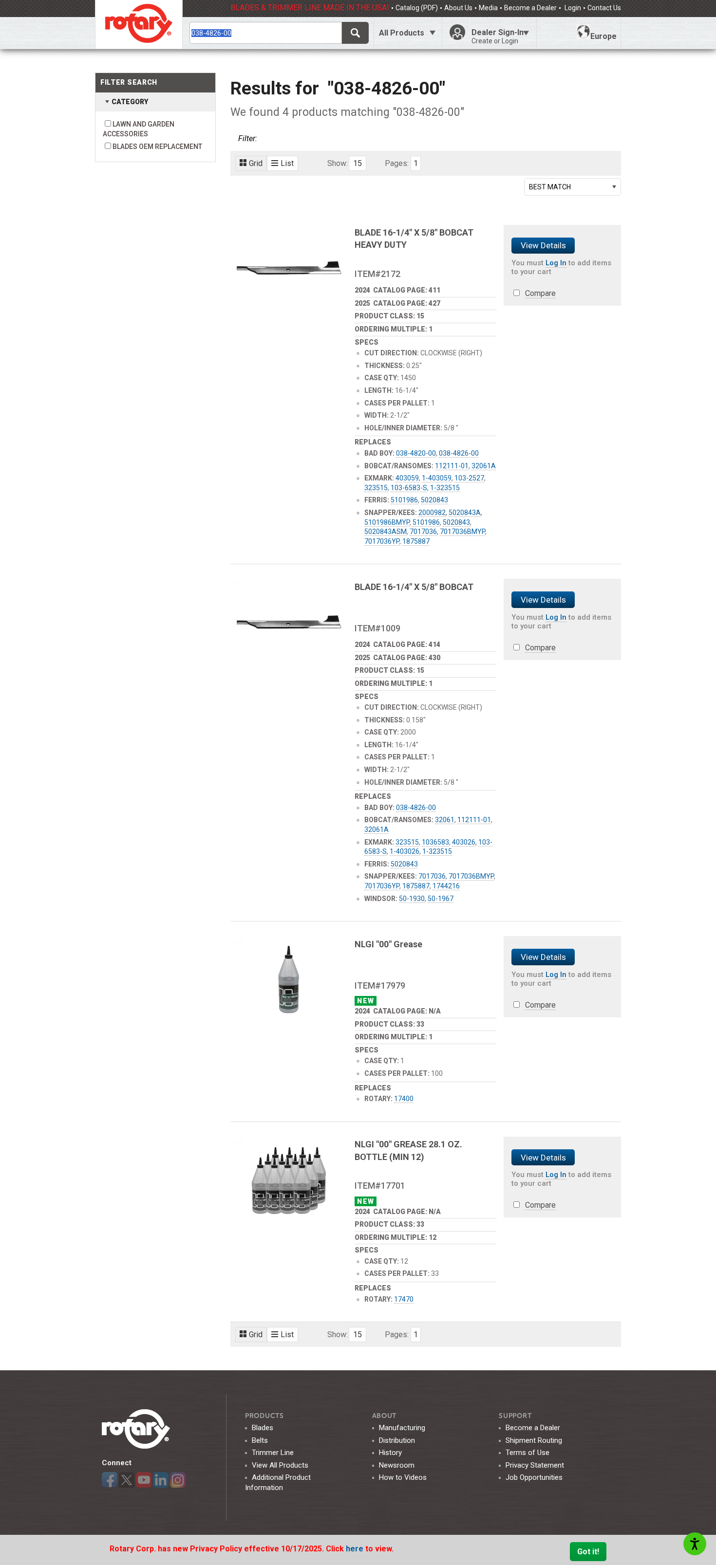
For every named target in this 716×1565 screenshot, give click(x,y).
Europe (603, 36)
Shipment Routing (534, 1440)
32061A (483, 466)
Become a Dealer (530, 8)
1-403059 (437, 478)
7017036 (423, 531)
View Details (543, 245)
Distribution (397, 1440)
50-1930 (412, 898)
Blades (262, 1427)
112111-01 (452, 466)
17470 (404, 1299)
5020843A (465, 512)
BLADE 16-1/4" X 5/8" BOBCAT (414, 587)
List (287, 163)
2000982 (432, 512)
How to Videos (403, 1477)
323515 (376, 488)
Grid (256, 163)
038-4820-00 (416, 453)
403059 (407, 478)
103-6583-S (409, 488)
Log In (556, 262)
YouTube (143, 1480)
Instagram (178, 1480)
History (390, 1452)
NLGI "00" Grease (388, 944)
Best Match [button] (550, 187)
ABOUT (384, 1416)
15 (357, 163)
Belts (260, 1440)
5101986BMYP (387, 522)
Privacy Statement (535, 1465)
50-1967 (440, 898)
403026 (463, 842)
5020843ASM (385, 531)
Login (572, 8)
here (355, 1548)
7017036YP (381, 541)
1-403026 (404, 851)
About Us (458, 8)
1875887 (416, 541)
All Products (401, 32)
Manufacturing (402, 1427)
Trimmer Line (273, 1452)
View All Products (280, 1465)
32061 (444, 820)
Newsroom (397, 1465)
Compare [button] (540, 293)
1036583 (435, 842)
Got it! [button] (588, 1551)
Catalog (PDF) (417, 8)
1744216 (446, 886)
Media (488, 8)
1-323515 (445, 488)
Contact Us (604, 8)
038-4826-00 (459, 453)
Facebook (109, 1480)
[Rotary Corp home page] (139, 24)
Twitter (126, 1480)
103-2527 (469, 478)
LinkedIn (161, 1480)
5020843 (434, 500)
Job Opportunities (534, 1477)
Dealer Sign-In (497, 36)
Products (264, 1416)
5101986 (404, 500)
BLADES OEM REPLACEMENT (157, 146)
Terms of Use (527, 1452)
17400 (404, 1099)
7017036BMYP (462, 531)
